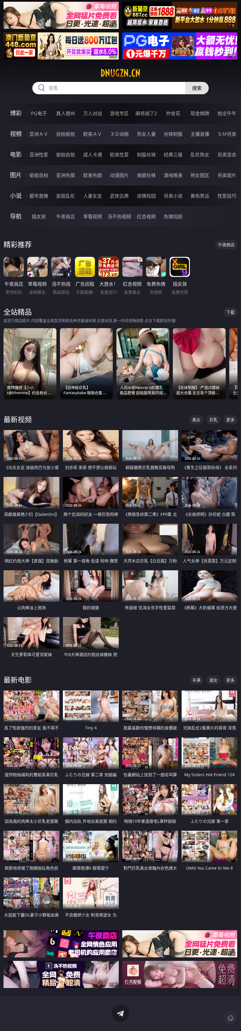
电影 (16, 154)
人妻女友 (92, 196)
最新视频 (18, 419)
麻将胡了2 (146, 113)
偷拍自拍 (65, 154)
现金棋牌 (199, 113)
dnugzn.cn (120, 73)
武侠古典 (119, 196)
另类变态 (226, 154)
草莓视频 (92, 216)
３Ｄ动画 (119, 134)
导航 (16, 216)
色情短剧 (173, 216)
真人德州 (65, 113)
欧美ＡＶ (92, 134)
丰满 (196, 680)
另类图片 (226, 175)
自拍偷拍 (65, 134)
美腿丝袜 (146, 175)
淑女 (213, 680)
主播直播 (199, 134)
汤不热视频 (119, 216)
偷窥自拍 (38, 175)
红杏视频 (146, 216)
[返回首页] (230, 1018)
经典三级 (173, 154)
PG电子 (39, 113)
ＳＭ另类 (226, 134)
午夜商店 (65, 216)
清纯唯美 (173, 175)
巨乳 (213, 419)
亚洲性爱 (38, 154)
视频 (16, 134)
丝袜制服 (173, 134)
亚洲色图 (65, 175)
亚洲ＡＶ (38, 134)
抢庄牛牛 (226, 113)
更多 (230, 419)
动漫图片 (119, 175)
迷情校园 (146, 196)
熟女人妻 (146, 134)
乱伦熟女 (199, 154)
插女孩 (39, 216)
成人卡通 (92, 154)
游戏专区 (119, 113)
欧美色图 (92, 175)
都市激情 (38, 196)
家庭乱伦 (65, 196)
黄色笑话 (199, 196)
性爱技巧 (226, 196)
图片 (16, 175)
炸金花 (173, 113)
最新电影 (18, 680)
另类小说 (173, 196)
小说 (16, 196)
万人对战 (92, 113)
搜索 (197, 88)
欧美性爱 (119, 154)
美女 (196, 419)
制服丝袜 (146, 154)
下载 (230, 312)
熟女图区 (199, 175)
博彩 (16, 113)
